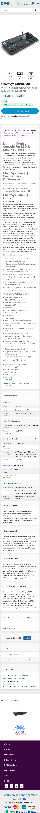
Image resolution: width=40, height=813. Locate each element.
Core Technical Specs (11, 421)
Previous (4, 43)
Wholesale (9, 754)
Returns (7, 749)
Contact (8, 744)
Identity (6, 402)
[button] (9, 75)
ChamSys (12, 684)
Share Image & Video (9, 628)
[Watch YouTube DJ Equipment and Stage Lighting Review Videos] (21, 786)
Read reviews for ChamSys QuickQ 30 (18, 618)
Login (27, 4)
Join (21, 4)
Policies (7, 780)
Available (20, 96)
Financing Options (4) (12, 638)
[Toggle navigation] (38, 4)
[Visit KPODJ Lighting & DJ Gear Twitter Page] (16, 786)
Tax (5, 101)
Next (35, 43)
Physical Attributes (11, 439)
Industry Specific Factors (13, 465)
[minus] (4, 111)
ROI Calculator (11, 765)
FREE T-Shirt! (10, 760)
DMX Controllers (20, 678)
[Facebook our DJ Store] (6, 786)
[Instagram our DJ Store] (11, 786)
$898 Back (6, 105)
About (7, 775)
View (28, 638)
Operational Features (12, 483)
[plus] (12, 111)
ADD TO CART (25, 111)
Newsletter (9, 770)
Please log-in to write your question (20, 660)
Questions (8, 648)
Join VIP (14, 105)
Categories (9, 669)
